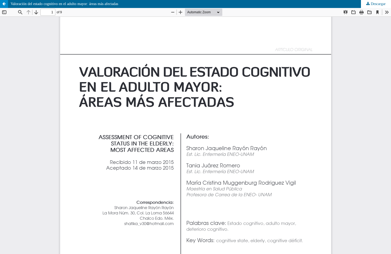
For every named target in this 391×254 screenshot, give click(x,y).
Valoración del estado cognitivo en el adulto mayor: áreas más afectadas (64, 4)
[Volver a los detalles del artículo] (4, 4)
